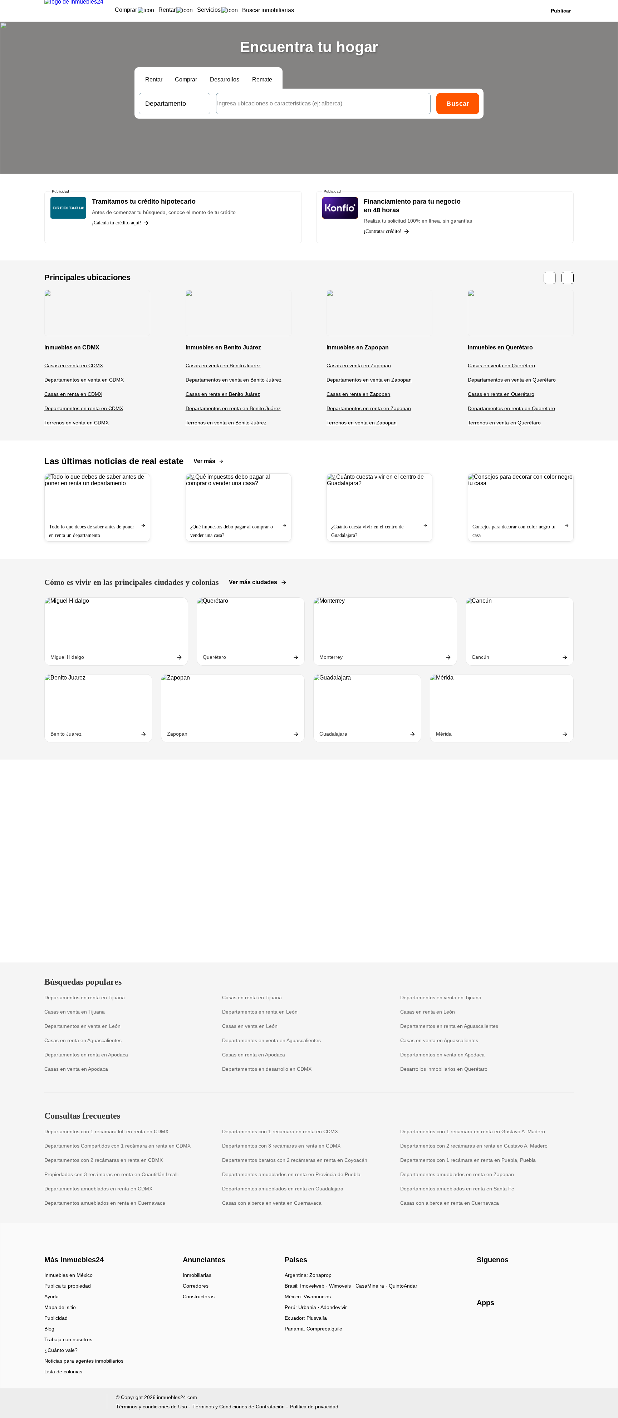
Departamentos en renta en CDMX (83, 408)
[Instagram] (494, 1277)
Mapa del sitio (60, 1307)
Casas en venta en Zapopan (359, 365)
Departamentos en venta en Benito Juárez (233, 380)
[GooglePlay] (548, 1323)
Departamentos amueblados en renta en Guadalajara (282, 1188)
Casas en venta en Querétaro (501, 365)
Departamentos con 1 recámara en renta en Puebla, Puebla (468, 1160)
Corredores (196, 1286)
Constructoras (199, 1296)
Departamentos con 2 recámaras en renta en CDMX (103, 1160)
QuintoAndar (403, 1286)
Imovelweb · (314, 1286)
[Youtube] (506, 1277)
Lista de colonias (63, 1371)
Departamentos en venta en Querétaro (512, 380)
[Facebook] (483, 1277)
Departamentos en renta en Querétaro (511, 408)
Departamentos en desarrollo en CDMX (267, 1069)
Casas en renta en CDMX (73, 394)
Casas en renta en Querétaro (501, 394)
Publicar (561, 11)
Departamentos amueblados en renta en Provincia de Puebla (291, 1174)
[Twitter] (518, 1277)
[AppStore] (500, 1323)
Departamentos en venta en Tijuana (440, 997)
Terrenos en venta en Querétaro (504, 423)
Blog (49, 1329)
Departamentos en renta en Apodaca (86, 1055)
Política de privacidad (314, 1406)
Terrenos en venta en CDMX (76, 423)
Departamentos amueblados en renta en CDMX (98, 1188)
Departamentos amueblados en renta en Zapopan (457, 1174)
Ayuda (51, 1296)
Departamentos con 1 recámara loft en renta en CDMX (106, 1131)
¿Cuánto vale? (61, 1350)
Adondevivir (333, 1307)
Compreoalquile (324, 1329)
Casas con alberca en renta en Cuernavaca (449, 1203)
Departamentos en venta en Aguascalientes (271, 1040)
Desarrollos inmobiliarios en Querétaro (443, 1069)
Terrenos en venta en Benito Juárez (226, 423)
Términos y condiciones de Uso (151, 1406)
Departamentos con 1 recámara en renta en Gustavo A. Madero (472, 1131)
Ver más (204, 461)
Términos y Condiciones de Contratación (238, 1406)
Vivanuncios (317, 1296)
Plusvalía (316, 1318)
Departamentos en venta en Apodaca (442, 1055)
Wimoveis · (342, 1286)
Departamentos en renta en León (260, 1012)
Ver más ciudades (253, 582)
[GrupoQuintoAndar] (71, 1403)
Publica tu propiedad (67, 1286)
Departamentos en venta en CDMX (84, 380)
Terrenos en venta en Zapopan (362, 423)
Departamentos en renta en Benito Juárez (233, 408)
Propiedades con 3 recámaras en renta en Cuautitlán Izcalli (111, 1174)
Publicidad (56, 1318)
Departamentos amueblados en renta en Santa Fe (457, 1188)
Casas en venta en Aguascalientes (439, 1040)
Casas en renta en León (427, 1012)
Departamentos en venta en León (82, 1026)
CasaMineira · (372, 1286)
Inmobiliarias (197, 1275)
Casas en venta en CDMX (73, 365)
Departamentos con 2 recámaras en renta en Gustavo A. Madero (474, 1146)
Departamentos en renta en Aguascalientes (449, 1026)
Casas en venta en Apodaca (76, 1069)
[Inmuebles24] (73, 1247)
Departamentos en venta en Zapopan (369, 380)
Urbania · (309, 1307)
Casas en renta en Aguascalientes (83, 1040)
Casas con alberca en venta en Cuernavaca (272, 1203)
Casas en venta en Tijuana (74, 1012)
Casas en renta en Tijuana (252, 997)
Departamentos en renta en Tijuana (84, 997)
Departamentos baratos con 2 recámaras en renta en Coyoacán (294, 1160)
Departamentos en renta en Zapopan (369, 408)
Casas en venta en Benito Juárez (223, 365)
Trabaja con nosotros (68, 1339)
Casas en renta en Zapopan (358, 394)
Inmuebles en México (68, 1275)
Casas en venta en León (250, 1026)
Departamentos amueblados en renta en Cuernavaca (104, 1203)
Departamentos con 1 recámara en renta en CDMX (280, 1131)
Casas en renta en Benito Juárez (223, 394)
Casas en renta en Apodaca (253, 1055)
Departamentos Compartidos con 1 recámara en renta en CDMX (117, 1146)
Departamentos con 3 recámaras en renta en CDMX (281, 1146)
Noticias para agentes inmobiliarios (83, 1361)
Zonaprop (320, 1275)
